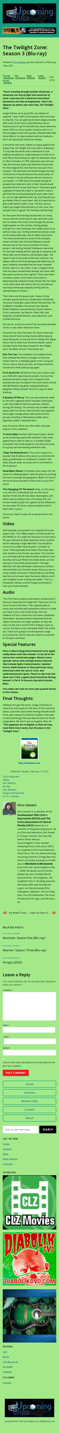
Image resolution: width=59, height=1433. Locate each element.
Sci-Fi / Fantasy (11, 796)
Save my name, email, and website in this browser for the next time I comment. (29, 1064)
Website (6, 1048)
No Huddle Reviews (11, 933)
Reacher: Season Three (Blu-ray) (24, 950)
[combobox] (20, 1129)
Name (6, 1025)
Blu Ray (6, 786)
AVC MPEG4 (9, 783)
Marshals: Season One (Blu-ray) (24, 938)
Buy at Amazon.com (29, 763)
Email (7, 1036)
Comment (8, 990)
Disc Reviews (19, 62)
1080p (6, 780)
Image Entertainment (13, 793)
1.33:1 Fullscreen (11, 776)
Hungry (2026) (12, 962)
